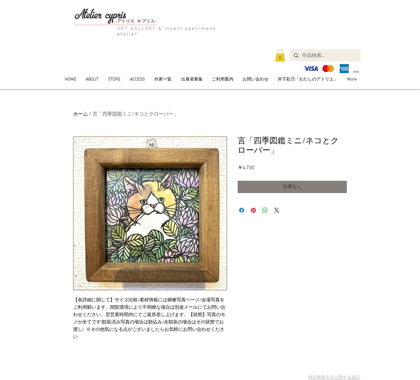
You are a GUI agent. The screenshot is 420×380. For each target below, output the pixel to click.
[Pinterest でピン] (253, 210)
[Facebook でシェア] (241, 210)
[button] (280, 55)
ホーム (80, 114)
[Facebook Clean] (355, 368)
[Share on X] (276, 210)
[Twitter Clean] (347, 368)
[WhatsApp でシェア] (265, 210)
